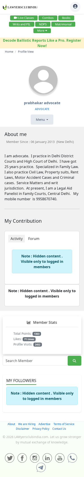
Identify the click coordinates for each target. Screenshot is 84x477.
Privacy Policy (40, 429)
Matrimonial (63, 24)
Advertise (44, 424)
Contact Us (59, 429)
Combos (48, 18)
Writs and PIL (21, 24)
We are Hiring (26, 424)
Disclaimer (22, 429)
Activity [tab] (17, 238)
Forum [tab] (33, 238)
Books (66, 18)
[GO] (74, 361)
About (11, 424)
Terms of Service (64, 424)
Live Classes (26, 18)
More (40, 30)
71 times (29, 339)
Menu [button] (41, 119)
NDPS (43, 24)
